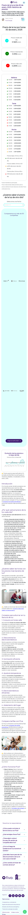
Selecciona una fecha (14, 201)
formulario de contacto (18, 808)
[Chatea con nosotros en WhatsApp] (25, 912)
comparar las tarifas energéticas (12, 501)
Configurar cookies (15, 912)
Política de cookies (5, 912)
